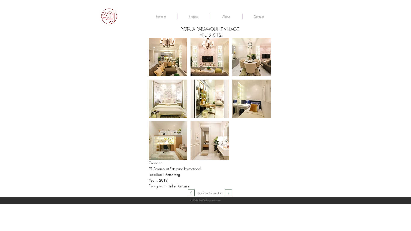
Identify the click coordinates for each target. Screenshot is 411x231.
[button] (168, 57)
